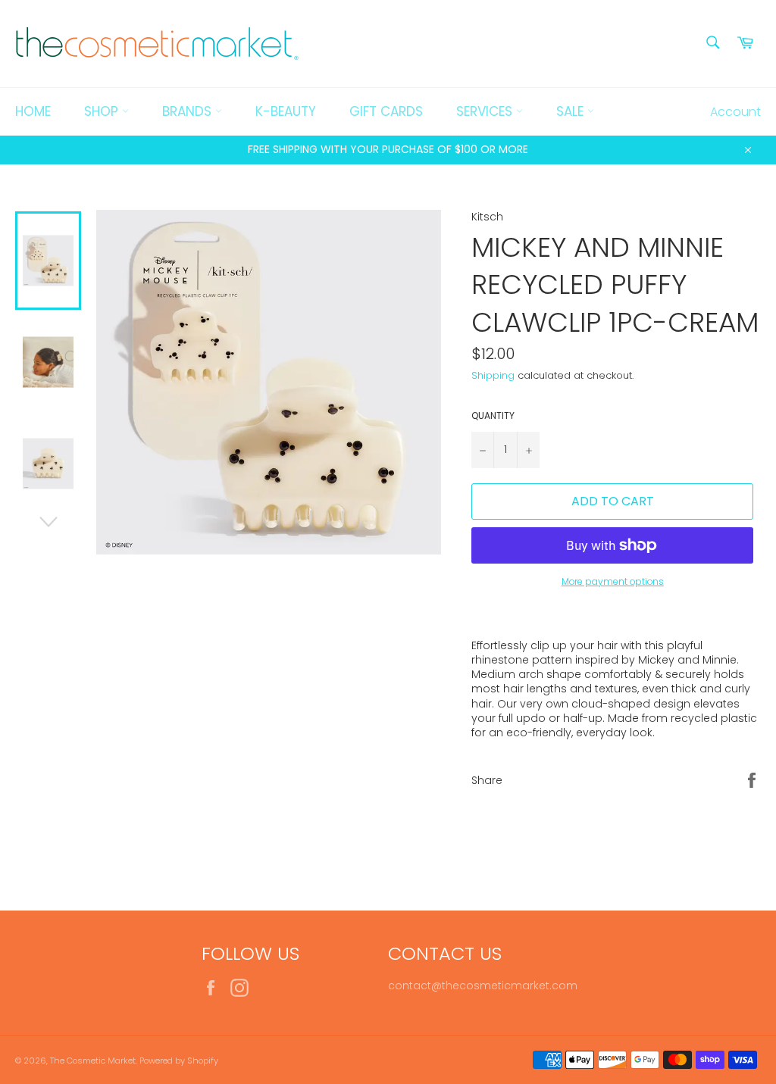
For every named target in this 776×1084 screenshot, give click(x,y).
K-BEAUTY (285, 111)
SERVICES (486, 111)
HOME (33, 111)
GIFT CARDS (386, 111)
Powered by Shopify (178, 1060)
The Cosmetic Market (93, 1060)
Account (735, 111)
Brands (188, 111)
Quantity (493, 416)
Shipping (493, 375)
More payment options (613, 582)
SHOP (103, 111)
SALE (571, 111)
